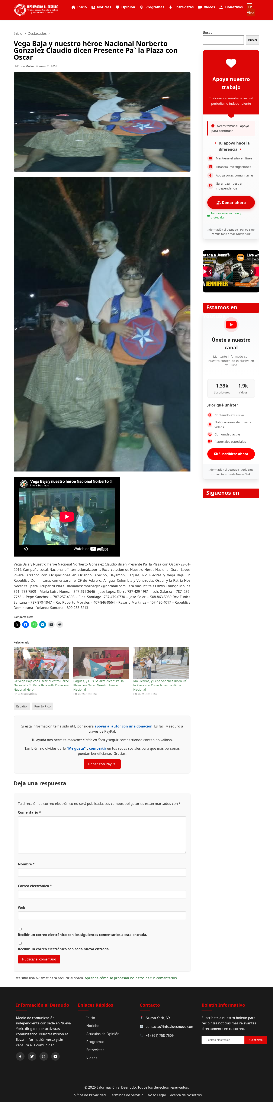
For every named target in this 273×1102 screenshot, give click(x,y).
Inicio (82, 7)
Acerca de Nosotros (186, 1095)
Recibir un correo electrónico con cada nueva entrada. (64, 949)
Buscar (208, 32)
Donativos (234, 7)
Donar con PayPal (102, 764)
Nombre (26, 864)
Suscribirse (256, 1039)
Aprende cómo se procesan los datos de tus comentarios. (131, 978)
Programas (154, 7)
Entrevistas (184, 7)
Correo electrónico (35, 886)
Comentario (29, 812)
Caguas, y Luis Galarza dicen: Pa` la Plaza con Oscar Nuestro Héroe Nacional (98, 685)
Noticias (104, 7)
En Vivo (250, 10)
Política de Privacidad (88, 1095)
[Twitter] (32, 1056)
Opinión (128, 7)
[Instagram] (43, 1056)
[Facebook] (20, 1056)
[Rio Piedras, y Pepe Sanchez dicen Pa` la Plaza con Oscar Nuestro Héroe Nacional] (161, 663)
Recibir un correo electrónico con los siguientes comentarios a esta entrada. (82, 934)
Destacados (37, 33)
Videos (209, 7)
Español (22, 706)
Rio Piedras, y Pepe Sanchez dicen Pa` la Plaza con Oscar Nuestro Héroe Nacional (160, 685)
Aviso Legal (157, 1095)
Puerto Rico (42, 706)
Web (21, 907)
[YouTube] (55, 1056)
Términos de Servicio (127, 1095)
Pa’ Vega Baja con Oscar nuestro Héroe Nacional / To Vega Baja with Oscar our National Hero (41, 685)
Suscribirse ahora (233, 453)
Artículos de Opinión (102, 1033)
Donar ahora (233, 202)
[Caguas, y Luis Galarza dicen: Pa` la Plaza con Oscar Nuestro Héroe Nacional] (101, 663)
